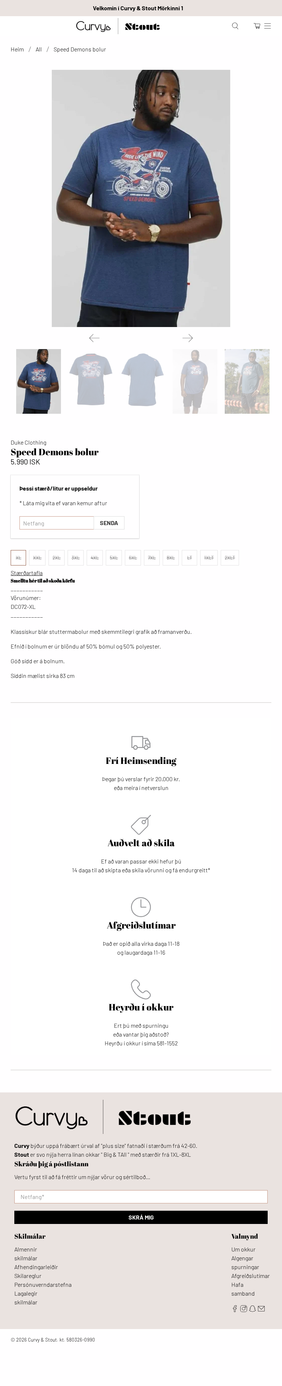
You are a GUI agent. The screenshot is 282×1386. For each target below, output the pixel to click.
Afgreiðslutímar (250, 1275)
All (39, 49)
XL (18, 558)
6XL (133, 558)
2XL (57, 558)
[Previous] (94, 338)
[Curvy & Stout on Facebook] (234, 1309)
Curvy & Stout (42, 1340)
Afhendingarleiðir (36, 1266)
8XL (171, 558)
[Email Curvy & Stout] (261, 1309)
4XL (95, 558)
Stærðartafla (27, 572)
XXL (37, 558)
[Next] (187, 338)
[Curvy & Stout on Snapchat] (252, 1309)
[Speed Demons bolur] (141, 198)
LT (189, 558)
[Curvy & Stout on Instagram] (243, 1309)
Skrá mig (141, 1217)
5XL (114, 558)
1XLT (209, 558)
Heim (17, 49)
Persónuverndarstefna (43, 1284)
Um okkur (243, 1249)
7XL (152, 558)
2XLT (230, 558)
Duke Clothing (28, 442)
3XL (76, 558)
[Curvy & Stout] (117, 26)
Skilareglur (27, 1275)
